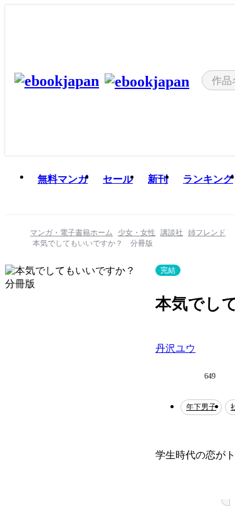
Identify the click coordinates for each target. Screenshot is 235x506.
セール (118, 179)
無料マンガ (63, 179)
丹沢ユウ (175, 348)
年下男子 (201, 407)
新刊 (158, 179)
